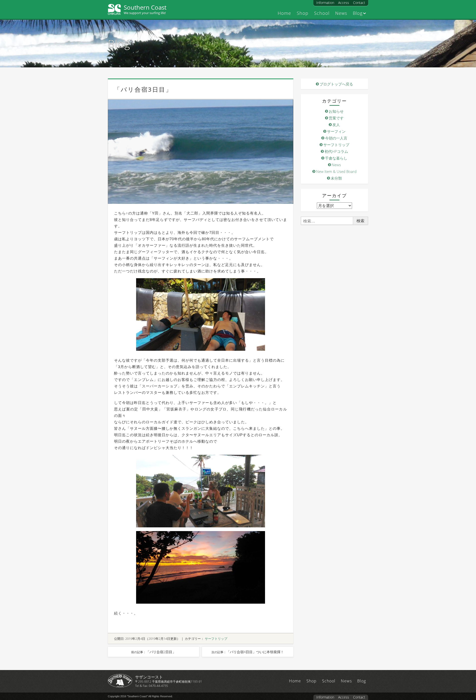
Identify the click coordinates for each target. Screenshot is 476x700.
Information (325, 2)
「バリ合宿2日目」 (153, 651)
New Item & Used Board (336, 171)
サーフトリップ (216, 638)
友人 (336, 124)
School (321, 13)
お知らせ (336, 111)
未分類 (336, 178)
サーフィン (336, 131)
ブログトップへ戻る (336, 83)
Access (343, 2)
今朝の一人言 (336, 137)
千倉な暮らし (336, 158)
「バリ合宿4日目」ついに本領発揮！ (247, 651)
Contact (359, 2)
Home (284, 13)
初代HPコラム (336, 151)
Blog (357, 13)
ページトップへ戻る (466, 683)
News (341, 13)
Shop (302, 13)
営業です (336, 117)
